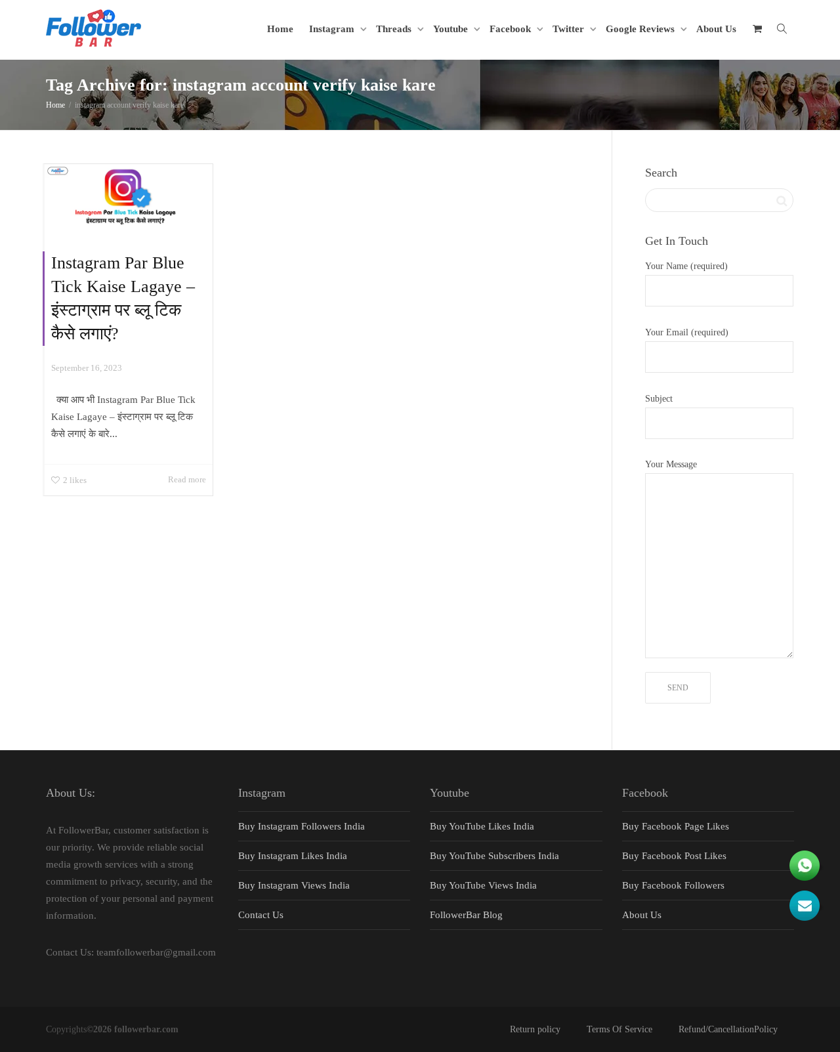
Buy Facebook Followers (673, 885)
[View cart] (757, 29)
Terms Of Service (619, 1029)
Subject (659, 399)
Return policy (535, 1029)
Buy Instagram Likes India (292, 856)
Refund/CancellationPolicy (728, 1029)
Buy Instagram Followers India (301, 826)
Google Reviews (641, 29)
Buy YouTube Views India (483, 885)
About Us (716, 29)
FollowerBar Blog (466, 915)
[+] (129, 198)
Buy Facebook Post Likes (674, 856)
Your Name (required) (686, 266)
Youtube (452, 29)
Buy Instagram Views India (294, 885)
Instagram (333, 29)
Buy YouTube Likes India (482, 826)
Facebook (512, 29)
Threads (395, 29)
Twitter (570, 29)
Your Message (671, 464)
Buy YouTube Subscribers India (494, 856)
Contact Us (261, 915)
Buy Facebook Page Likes (675, 826)
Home (280, 29)
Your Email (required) (686, 332)
